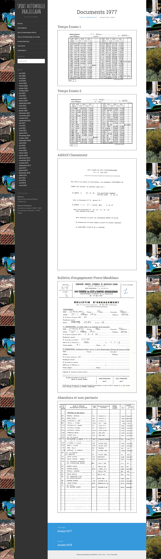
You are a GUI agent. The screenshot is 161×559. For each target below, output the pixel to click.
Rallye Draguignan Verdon (27, 32)
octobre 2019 (23, 163)
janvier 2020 (23, 155)
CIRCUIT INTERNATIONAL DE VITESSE (29, 37)
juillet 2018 (23, 175)
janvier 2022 (23, 111)
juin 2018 (22, 178)
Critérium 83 (22, 50)
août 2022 (22, 106)
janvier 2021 (23, 133)
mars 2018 (23, 185)
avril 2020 (22, 148)
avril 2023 (22, 96)
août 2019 (22, 168)
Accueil (20, 23)
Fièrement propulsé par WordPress (87, 554)
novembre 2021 (24, 116)
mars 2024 (23, 83)
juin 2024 (22, 76)
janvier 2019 (23, 170)
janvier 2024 (23, 88)
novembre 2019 (24, 160)
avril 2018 (22, 183)
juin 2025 (22, 73)
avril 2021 (22, 128)
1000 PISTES (21, 46)
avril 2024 (22, 81)
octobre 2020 (23, 138)
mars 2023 (23, 98)
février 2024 (23, 86)
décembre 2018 (24, 173)
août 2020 (22, 143)
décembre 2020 (24, 135)
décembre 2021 (24, 113)
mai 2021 (22, 126)
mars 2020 (23, 150)
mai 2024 (22, 78)
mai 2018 (22, 180)
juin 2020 (22, 145)
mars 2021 (23, 130)
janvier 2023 (23, 101)
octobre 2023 (23, 91)
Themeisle (114, 554)
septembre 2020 (25, 140)
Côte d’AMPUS (22, 28)
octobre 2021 (23, 118)
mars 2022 (23, 108)
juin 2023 (22, 93)
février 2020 (23, 153)
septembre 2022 (25, 103)
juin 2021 (22, 123)
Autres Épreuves (23, 41)
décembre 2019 (24, 158)
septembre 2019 (25, 165)
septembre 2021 (25, 120)
